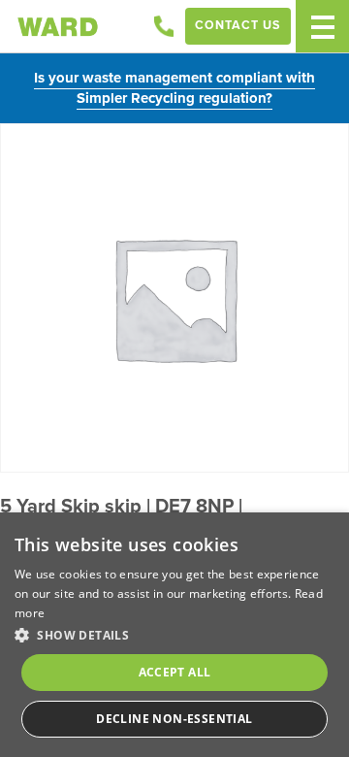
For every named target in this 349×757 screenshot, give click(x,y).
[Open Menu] (322, 26)
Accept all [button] (175, 672)
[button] (174, 634)
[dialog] (174, 634)
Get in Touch (164, 26)
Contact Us (238, 25)
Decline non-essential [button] (174, 718)
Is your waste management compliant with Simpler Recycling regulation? (174, 88)
